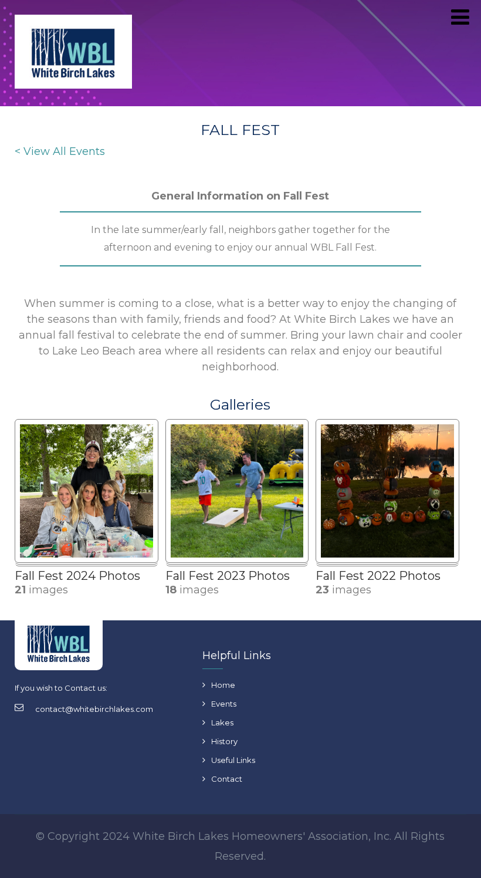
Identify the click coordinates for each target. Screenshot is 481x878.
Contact (226, 779)
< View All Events (60, 151)
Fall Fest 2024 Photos (77, 576)
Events (223, 703)
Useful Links (233, 760)
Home (223, 685)
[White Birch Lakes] (73, 54)
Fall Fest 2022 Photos (378, 576)
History (224, 741)
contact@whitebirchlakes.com (94, 709)
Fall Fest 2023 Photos (227, 576)
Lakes (222, 722)
